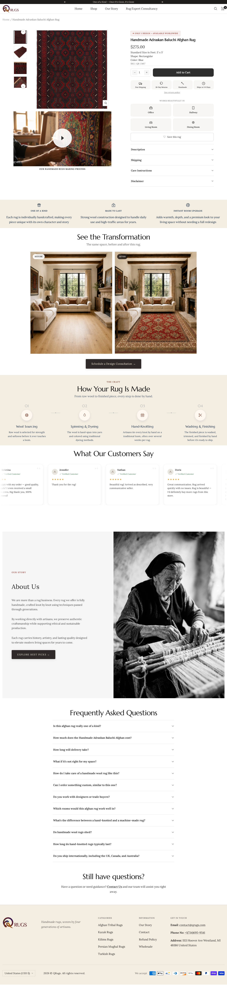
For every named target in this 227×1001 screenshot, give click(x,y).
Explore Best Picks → (33, 654)
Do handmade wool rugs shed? (113, 832)
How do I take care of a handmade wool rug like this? (113, 773)
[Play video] (62, 138)
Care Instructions (172, 170)
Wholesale (146, 946)
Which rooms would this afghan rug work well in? (113, 808)
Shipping (172, 160)
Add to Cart (183, 72)
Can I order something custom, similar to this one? (113, 785)
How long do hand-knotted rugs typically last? (113, 844)
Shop (93, 8)
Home (78, 8)
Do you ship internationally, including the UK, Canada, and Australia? (113, 855)
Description (172, 149)
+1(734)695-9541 (195, 932)
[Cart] (223, 8)
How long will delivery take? (113, 749)
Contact (144, 932)
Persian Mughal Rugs (111, 946)
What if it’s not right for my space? (113, 761)
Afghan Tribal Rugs (110, 925)
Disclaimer (172, 181)
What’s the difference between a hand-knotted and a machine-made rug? (113, 820)
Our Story (111, 8)
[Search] (215, 8)
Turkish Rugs (106, 954)
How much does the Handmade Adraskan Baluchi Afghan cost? (113, 737)
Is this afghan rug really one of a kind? (113, 726)
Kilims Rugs (105, 939)
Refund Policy (148, 939)
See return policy (172, 92)
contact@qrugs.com (192, 925)
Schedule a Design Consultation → (113, 363)
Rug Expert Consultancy (142, 8)
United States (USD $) (17, 973)
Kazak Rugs (105, 932)
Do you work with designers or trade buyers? (113, 796)
